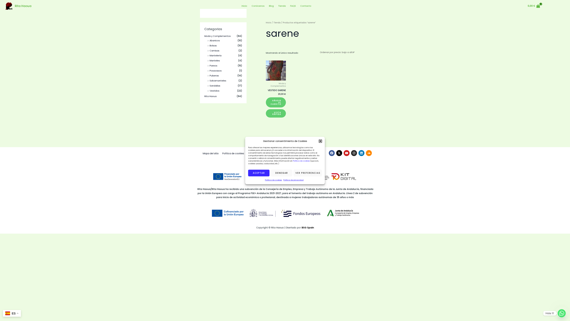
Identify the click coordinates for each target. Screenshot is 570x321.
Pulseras (214, 75)
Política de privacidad (293, 180)
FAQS (293, 5)
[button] (320, 141)
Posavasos (216, 70)
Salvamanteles (218, 80)
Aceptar (259, 172)
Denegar (281, 172)
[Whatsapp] (562, 313)
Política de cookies (301, 161)
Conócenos (258, 5)
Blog (271, 5)
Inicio (244, 5)
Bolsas (213, 45)
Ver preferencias (307, 172)
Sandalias (215, 85)
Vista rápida (276, 113)
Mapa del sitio (211, 153)
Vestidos (214, 90)
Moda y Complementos (217, 36)
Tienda (282, 5)
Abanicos (215, 40)
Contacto (305, 5)
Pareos (213, 65)
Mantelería (215, 55)
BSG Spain (308, 227)
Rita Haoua (23, 6)
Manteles (215, 60)
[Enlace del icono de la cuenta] (546, 6)
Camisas (214, 50)
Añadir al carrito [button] (276, 102)
